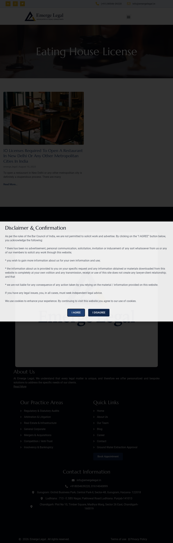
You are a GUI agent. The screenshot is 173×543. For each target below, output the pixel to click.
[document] (86, 271)
